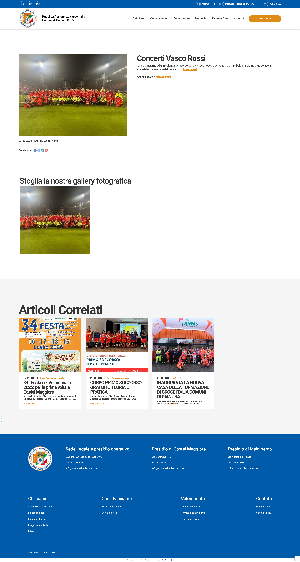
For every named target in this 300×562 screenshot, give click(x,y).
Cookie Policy (263, 512)
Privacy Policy (264, 506)
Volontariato (182, 18)
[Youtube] (37, 3)
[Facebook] (21, 3)
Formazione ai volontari (194, 512)
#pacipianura (163, 77)
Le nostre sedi (36, 512)
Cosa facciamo (159, 18)
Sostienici (201, 18)
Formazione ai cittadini (114, 506)
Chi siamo (139, 18)
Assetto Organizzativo (40, 506)
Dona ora (265, 18)
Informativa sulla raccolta (135, 560)
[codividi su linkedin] (42, 150)
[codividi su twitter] (38, 150)
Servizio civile (109, 512)
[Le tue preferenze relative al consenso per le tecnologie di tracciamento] (1, 421)
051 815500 (76, 462)
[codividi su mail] (46, 150)
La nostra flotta (36, 519)
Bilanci (32, 531)
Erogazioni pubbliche (39, 525)
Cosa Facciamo (117, 498)
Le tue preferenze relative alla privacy (156, 560)
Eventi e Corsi (220, 18)
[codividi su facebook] (35, 150)
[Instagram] (29, 3)
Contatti (239, 18)
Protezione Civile (190, 519)
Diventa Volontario (191, 506)
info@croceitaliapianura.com (82, 468)
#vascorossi (190, 69)
